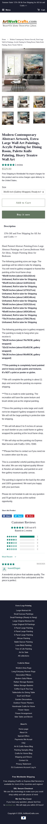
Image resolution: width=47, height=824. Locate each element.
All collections (23, 656)
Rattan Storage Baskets (23, 682)
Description (10, 226)
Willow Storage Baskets (23, 685)
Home (4, 39)
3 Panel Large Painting (23, 628)
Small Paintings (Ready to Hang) (23, 617)
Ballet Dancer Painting (23, 642)
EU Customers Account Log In (23, 767)
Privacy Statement (23, 764)
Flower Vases (23, 710)
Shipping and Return (23, 757)
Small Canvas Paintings (23, 614)
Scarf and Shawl (23, 696)
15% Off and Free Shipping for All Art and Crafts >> (22, 235)
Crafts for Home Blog (23, 753)
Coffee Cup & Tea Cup (23, 689)
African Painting (23, 638)
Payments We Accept (23, 739)
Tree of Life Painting (23, 649)
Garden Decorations (23, 699)
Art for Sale (23, 652)
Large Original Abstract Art (23, 621)
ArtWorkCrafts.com (31, 813)
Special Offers (23, 736)
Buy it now (23, 214)
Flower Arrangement (23, 713)
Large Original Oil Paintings (23, 624)
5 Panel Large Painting (23, 635)
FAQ (23, 743)
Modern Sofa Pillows (23, 678)
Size (4, 187)
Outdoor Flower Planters (23, 703)
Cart (43, 10)
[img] (8, 564)
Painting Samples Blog (23, 750)
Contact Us (23, 760)
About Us (23, 732)
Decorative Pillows (23, 675)
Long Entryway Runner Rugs (23, 671)
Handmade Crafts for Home (23, 706)
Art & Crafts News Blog (23, 746)
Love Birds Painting (23, 645)
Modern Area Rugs (23, 668)
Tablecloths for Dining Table (23, 692)
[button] (8, 165)
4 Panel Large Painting (23, 631)
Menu (8, 10)
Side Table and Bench (23, 717)
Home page (23, 729)
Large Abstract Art (23, 610)
